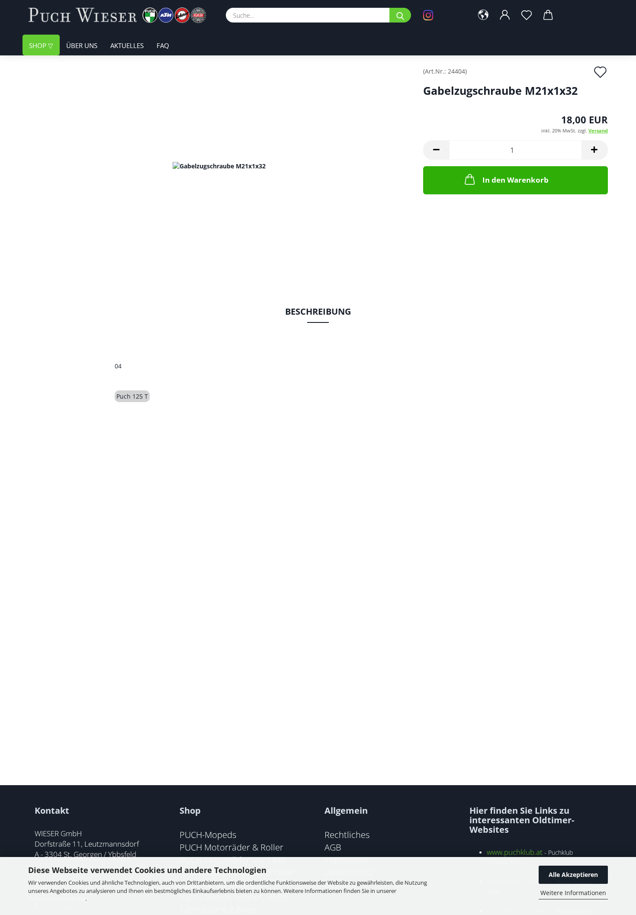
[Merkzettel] (526, 15)
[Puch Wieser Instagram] (441, 15)
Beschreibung (318, 311)
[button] (483, 15)
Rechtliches (346, 834)
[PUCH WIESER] (120, 15)
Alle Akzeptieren (573, 874)
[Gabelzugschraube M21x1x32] (219, 165)
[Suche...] (400, 15)
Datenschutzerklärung (56, 898)
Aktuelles (127, 45)
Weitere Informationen (573, 893)
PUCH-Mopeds (208, 834)
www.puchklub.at (515, 852)
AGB (332, 847)
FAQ (163, 45)
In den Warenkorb (515, 180)
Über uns (81, 45)
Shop (38, 45)
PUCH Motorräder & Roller (231, 847)
